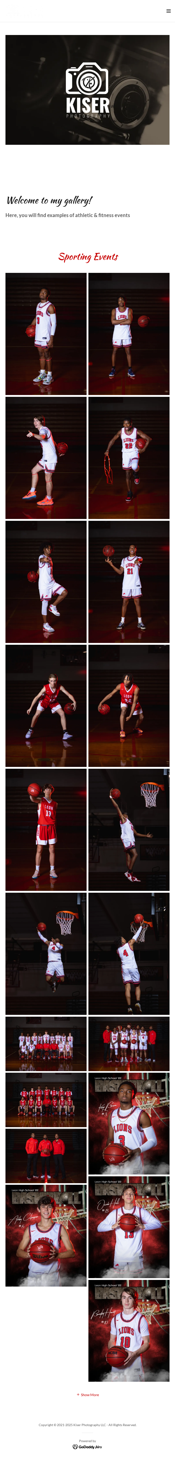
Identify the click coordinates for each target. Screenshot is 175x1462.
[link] (25, 11)
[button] (168, 11)
